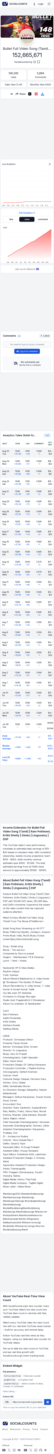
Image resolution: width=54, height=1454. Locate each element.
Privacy (26, 1429)
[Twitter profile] (9, 1450)
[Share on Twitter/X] (29, 93)
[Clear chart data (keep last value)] (50, 164)
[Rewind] (11, 93)
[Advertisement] (27, 128)
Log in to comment (29, 351)
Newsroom (15, 1429)
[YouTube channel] (4, 1450)
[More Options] (34, 4)
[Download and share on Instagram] (36, 93)
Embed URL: (8, 1396)
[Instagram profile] (14, 1450)
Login (40, 3)
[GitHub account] (40, 1450)
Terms (35, 1429)
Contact (44, 1429)
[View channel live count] (27, 36)
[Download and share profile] (42, 93)
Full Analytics (26, 212)
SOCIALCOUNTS (32, 1439)
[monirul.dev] (45, 1450)
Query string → (10, 1391)
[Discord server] (19, 1450)
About (5, 1429)
